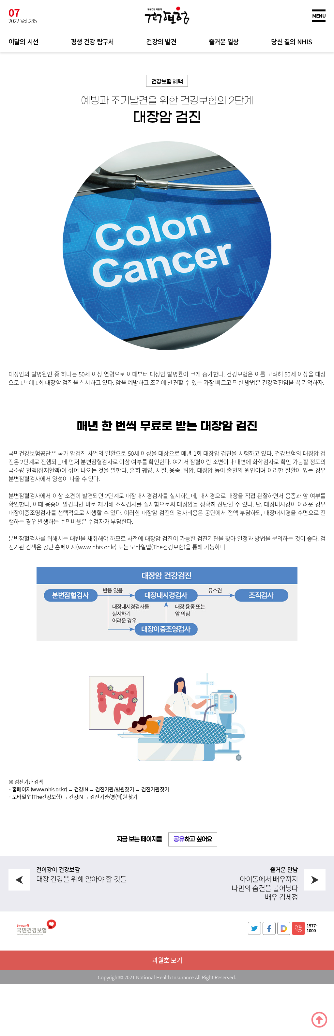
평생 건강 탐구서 (92, 41)
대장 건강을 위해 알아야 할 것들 (81, 878)
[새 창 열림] (254, 928)
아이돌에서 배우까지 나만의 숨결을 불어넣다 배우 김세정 (265, 887)
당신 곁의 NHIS (291, 41)
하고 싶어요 (193, 839)
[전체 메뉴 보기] (319, 15)
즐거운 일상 (224, 41)
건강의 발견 (161, 41)
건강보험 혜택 (167, 81)
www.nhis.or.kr (96, 546)
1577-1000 (312, 928)
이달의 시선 (23, 41)
